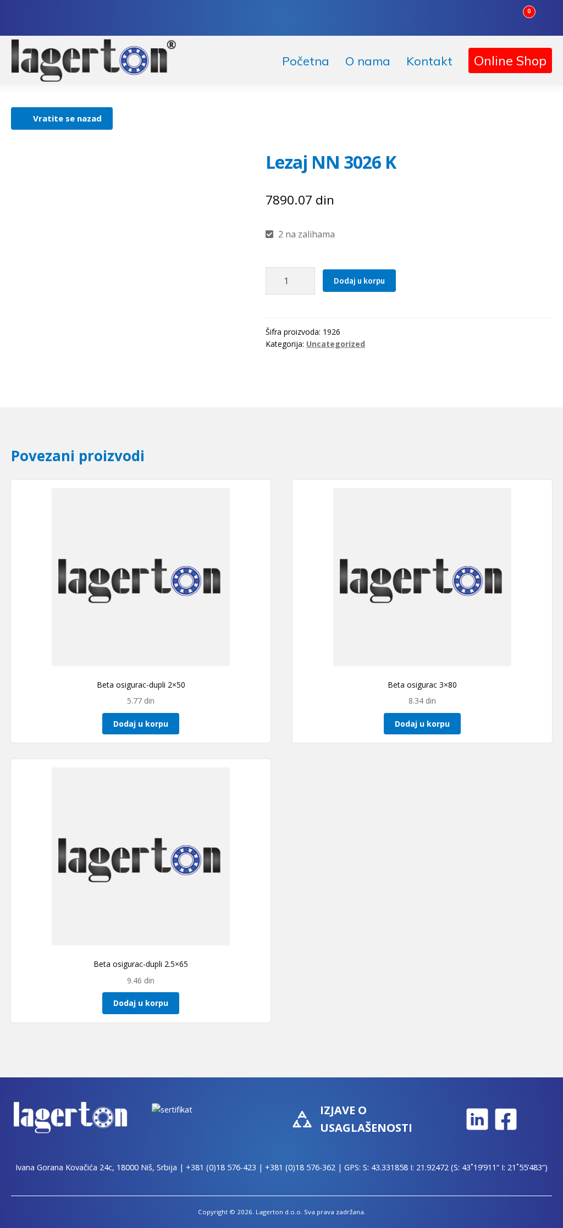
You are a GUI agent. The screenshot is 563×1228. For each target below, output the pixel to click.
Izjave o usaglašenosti (366, 1119)
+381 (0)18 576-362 (300, 1167)
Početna (305, 61)
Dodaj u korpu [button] (140, 723)
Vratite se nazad (67, 118)
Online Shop (510, 60)
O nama (367, 61)
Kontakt (429, 61)
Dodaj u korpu (359, 280)
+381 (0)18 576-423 (221, 1167)
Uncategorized (335, 344)
